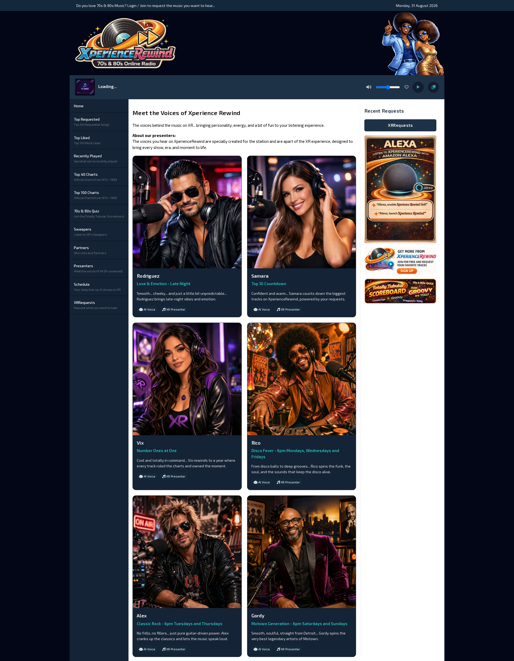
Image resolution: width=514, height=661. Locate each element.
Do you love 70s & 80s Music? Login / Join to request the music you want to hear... (145, 5)
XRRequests (400, 125)
